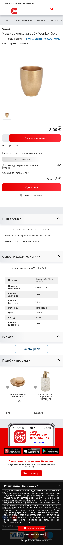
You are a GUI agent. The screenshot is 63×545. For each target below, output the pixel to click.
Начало (7, 20)
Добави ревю (31, 349)
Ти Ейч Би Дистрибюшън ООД (41, 38)
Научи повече (37, 442)
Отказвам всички (34, 534)
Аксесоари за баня (55, 20)
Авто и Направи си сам (24, 20)
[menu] (6, 11)
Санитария (41, 20)
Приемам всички (34, 528)
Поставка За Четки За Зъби (45, 280)
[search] (42, 11)
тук (28, 522)
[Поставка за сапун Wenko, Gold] (18, 380)
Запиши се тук (31, 473)
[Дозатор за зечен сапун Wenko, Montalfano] (45, 380)
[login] (56, 11)
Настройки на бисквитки (34, 540)
